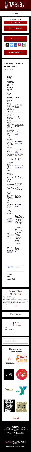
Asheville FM (15, 5)
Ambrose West (18, 205)
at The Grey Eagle (19, 105)
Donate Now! (15, 39)
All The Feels (15, 293)
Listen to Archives (15, 28)
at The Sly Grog (18, 132)
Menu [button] (16, 13)
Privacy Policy (20, 433)
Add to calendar (15, 267)
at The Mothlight (18, 117)
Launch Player (15, 22)
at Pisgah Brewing (18, 159)
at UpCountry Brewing (19, 125)
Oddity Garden (15, 325)
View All (15, 418)
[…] (15, 305)
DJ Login (15, 435)
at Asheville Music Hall (18, 142)
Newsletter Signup (15, 52)
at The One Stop (18, 150)
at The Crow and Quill (19, 155)
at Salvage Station (18, 184)
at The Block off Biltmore (19, 166)
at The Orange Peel (19, 177)
